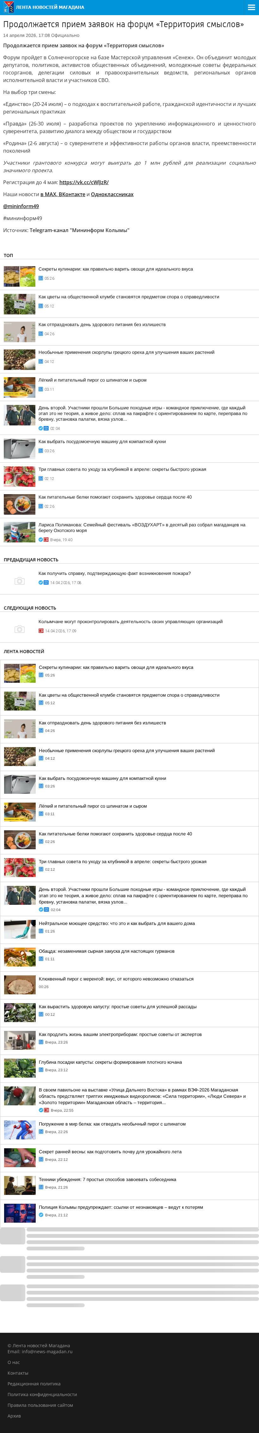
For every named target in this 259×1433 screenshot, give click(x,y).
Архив (14, 1416)
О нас (14, 1362)
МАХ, (51, 194)
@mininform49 (21, 206)
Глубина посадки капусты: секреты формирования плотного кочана (110, 1062)
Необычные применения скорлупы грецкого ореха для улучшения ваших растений (126, 352)
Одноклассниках (112, 194)
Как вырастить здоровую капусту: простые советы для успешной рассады (117, 1006)
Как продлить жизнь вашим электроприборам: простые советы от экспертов (120, 1034)
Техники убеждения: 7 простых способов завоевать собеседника (107, 1179)
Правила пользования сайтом (40, 1405)
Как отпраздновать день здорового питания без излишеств (102, 324)
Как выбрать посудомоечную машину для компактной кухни (102, 441)
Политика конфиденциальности (42, 1394)
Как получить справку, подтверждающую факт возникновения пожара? (115, 573)
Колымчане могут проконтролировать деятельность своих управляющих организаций (131, 621)
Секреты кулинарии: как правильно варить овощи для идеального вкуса (116, 269)
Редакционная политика (34, 1384)
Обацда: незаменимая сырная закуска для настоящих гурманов (107, 951)
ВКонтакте (72, 194)
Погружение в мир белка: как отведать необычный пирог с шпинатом (112, 1123)
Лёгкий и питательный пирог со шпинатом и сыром (93, 380)
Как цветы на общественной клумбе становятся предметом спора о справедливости (129, 296)
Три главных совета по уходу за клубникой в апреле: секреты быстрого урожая (122, 469)
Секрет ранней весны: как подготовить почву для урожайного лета (110, 1151)
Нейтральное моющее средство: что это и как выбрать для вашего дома (117, 923)
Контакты (18, 1373)
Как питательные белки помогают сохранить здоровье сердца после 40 (115, 497)
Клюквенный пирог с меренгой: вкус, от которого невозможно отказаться (116, 978)
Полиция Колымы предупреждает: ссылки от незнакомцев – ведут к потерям (121, 1207)
